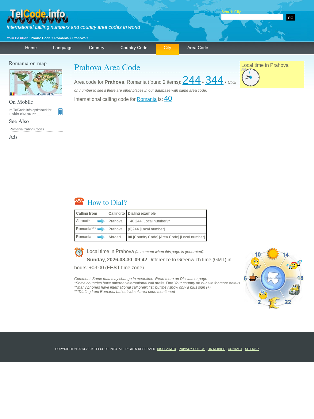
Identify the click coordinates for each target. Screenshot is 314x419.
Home (31, 47)
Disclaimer (166, 349)
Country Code (134, 47)
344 (214, 80)
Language (63, 47)
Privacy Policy (192, 349)
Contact (235, 349)
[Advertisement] (189, 151)
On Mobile (216, 349)
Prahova (79, 38)
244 (191, 80)
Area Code (197, 47)
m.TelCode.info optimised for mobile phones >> (31, 111)
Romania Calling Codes (27, 129)
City (167, 47)
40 (168, 98)
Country (96, 47)
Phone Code (41, 38)
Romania (61, 38)
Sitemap (252, 349)
